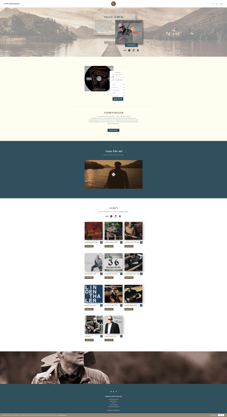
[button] (141, 187)
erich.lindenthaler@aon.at (121, 211)
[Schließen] (225, 415)
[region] (94, 231)
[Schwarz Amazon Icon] (138, 50)
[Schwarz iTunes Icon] (133, 50)
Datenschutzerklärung (62, 415)
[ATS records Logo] (125, 50)
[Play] (101, 242)
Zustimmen (221, 415)
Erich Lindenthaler (12, 3)
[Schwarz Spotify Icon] (129, 50)
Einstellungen (213, 415)
